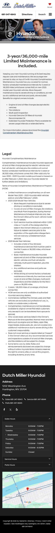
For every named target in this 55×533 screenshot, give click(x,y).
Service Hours (11, 459)
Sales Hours (10, 419)
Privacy (38, 521)
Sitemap (31, 521)
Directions (27, 14)
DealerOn (22, 521)
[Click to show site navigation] (50, 14)
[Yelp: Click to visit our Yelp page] (17, 410)
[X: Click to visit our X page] (11, 410)
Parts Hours (10, 465)
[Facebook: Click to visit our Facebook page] (4, 410)
